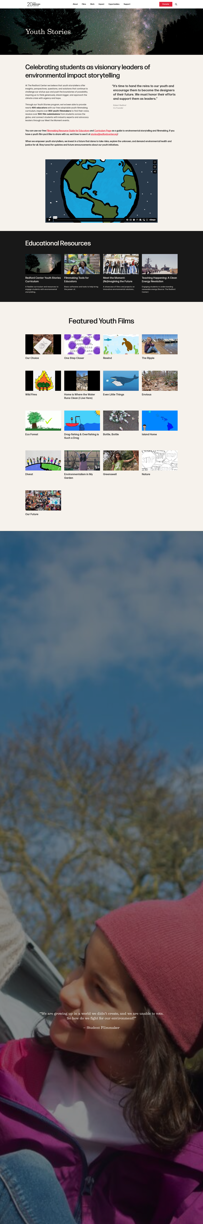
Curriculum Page (102, 130)
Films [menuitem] (84, 4)
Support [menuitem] (127, 4)
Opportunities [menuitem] (113, 4)
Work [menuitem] (92, 4)
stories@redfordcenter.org (104, 134)
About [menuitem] (75, 4)
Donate (165, 4)
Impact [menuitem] (101, 4)
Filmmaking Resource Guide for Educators (68, 130)
